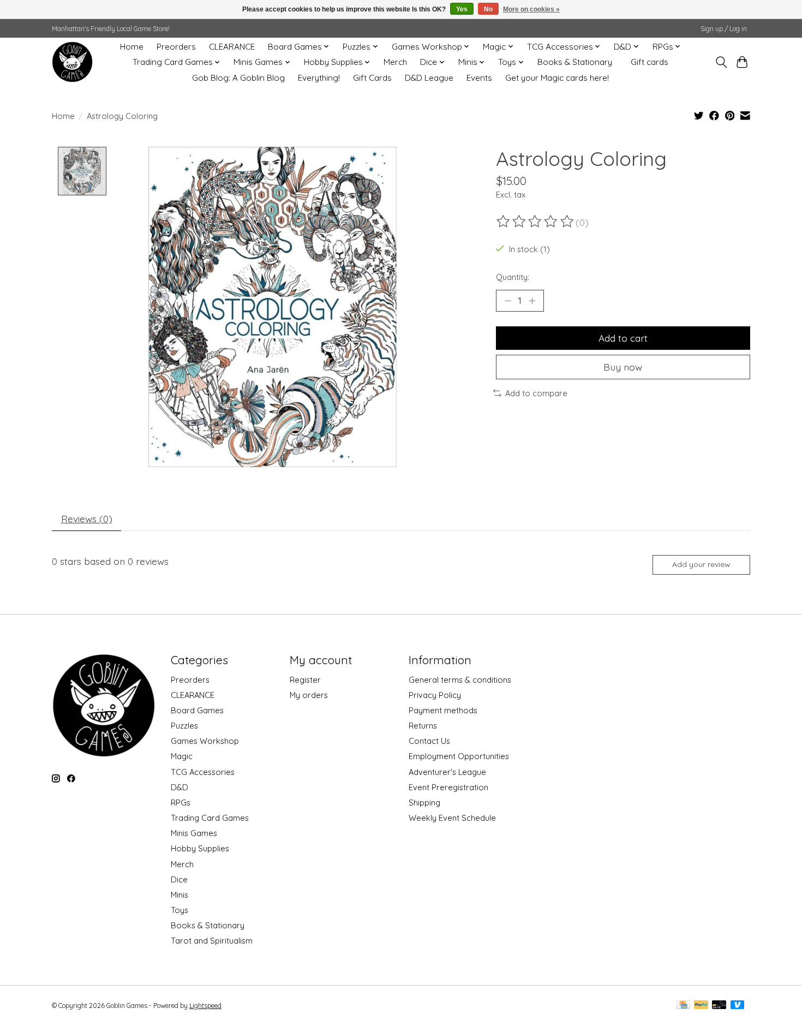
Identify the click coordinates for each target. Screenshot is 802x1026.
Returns (423, 725)
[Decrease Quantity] (508, 300)
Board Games (197, 710)
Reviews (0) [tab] (86, 518)
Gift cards (649, 62)
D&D (179, 787)
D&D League (429, 78)
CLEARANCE (232, 46)
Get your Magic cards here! (557, 78)
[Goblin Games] (72, 61)
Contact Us (429, 741)
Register (305, 680)
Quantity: (512, 277)
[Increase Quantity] (532, 300)
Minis (179, 895)
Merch (395, 62)
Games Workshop (205, 741)
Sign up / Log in (724, 29)
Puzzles (184, 725)
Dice (179, 879)
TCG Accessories (203, 772)
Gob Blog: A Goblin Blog (238, 78)
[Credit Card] (683, 1005)
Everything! (319, 78)
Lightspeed (205, 1005)
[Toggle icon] (721, 62)
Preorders (176, 46)
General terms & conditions (460, 680)
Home (131, 46)
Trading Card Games (210, 818)
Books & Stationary (574, 62)
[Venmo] (738, 1005)
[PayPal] (701, 1005)
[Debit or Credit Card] (719, 1005)
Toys (179, 910)
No (488, 9)
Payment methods (443, 710)
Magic (182, 756)
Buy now (622, 367)
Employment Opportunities (459, 756)
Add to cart (623, 338)
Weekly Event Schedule (452, 818)
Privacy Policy (435, 695)
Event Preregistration (448, 787)
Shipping (424, 802)
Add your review (701, 564)
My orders (309, 695)
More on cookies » (531, 9)
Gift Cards (372, 78)
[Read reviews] (536, 221)
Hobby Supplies (200, 848)
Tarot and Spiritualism (212, 940)
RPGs (180, 802)
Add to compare (536, 393)
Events (479, 78)
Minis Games (194, 833)
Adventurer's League (447, 772)
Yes (462, 9)
